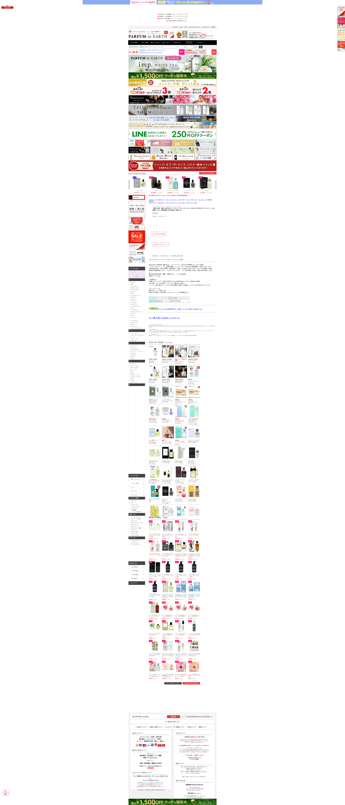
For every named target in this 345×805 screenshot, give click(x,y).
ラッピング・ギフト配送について (174, 727)
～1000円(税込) (134, 570)
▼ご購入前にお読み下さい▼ (194, 757)
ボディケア (189, 202)
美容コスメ (161, 199)
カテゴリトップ (153, 199)
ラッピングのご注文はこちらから (151, 780)
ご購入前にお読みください (173, 721)
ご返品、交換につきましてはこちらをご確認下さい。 (194, 776)
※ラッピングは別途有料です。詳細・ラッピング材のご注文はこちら (180, 309)
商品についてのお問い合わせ (161, 256)
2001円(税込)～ (134, 578)
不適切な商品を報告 (177, 256)
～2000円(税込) (134, 574)
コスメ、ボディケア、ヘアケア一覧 (175, 199)
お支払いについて (142, 727)
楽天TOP (175, 27)
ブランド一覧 (189, 199)
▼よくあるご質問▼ (194, 759)
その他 (195, 202)
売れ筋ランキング (144, 47)
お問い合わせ (205, 27)
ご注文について (191, 727)
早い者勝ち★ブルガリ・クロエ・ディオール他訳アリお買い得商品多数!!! (168, 195)
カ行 (195, 199)
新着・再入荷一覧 (133, 47)
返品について (202, 727)
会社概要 (213, 27)
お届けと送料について (156, 727)
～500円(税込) (134, 567)
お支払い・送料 (183, 27)
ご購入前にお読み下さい (195, 27)
